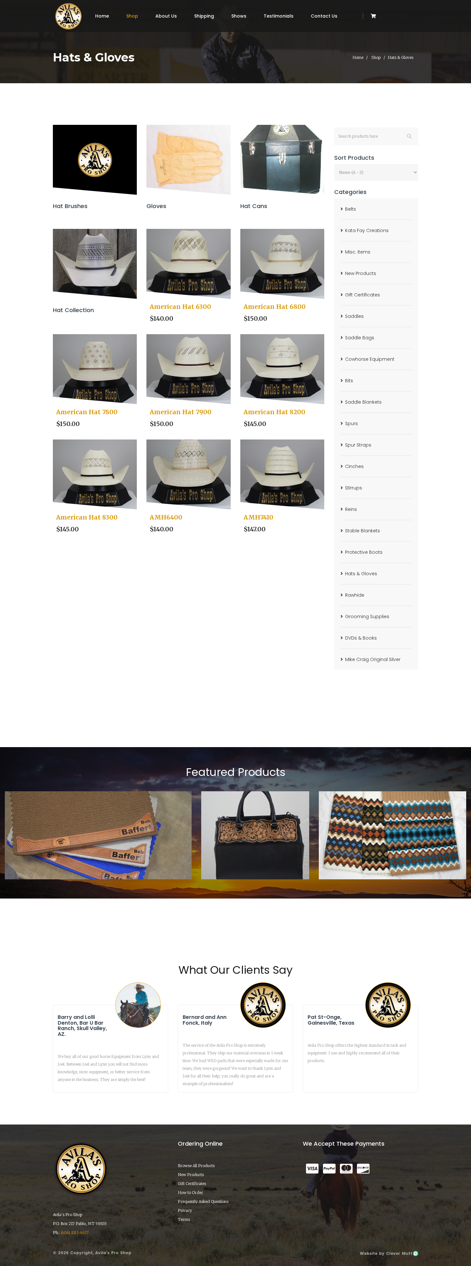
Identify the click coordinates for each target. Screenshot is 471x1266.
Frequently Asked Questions (203, 1201)
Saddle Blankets (363, 402)
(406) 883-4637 (75, 1232)
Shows (238, 16)
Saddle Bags (359, 338)
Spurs (351, 423)
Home (102, 16)
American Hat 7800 (87, 412)
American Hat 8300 (87, 517)
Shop (132, 16)
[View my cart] (373, 16)
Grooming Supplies (367, 616)
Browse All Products (196, 1165)
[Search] (409, 136)
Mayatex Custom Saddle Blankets (393, 861)
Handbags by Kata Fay (255, 861)
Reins (351, 509)
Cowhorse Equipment (369, 359)
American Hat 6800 (275, 306)
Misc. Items (357, 252)
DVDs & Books (361, 638)
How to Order (190, 1192)
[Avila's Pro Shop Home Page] (68, 16)
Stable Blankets (362, 531)
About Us (166, 16)
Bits (349, 380)
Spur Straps (358, 445)
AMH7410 (258, 517)
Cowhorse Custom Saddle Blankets (98, 861)
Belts (350, 209)
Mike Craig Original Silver (373, 659)
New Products (360, 273)
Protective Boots (364, 552)
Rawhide (354, 595)
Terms (184, 1219)
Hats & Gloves (361, 573)
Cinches (354, 466)
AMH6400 (166, 517)
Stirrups (353, 488)
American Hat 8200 (274, 412)
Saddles (354, 316)
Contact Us (324, 16)
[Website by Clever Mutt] (415, 1253)
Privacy (185, 1210)
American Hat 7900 (180, 412)
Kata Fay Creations (367, 230)
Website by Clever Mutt (386, 1253)
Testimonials (278, 16)
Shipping (204, 16)
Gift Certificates (362, 295)
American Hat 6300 (180, 306)
